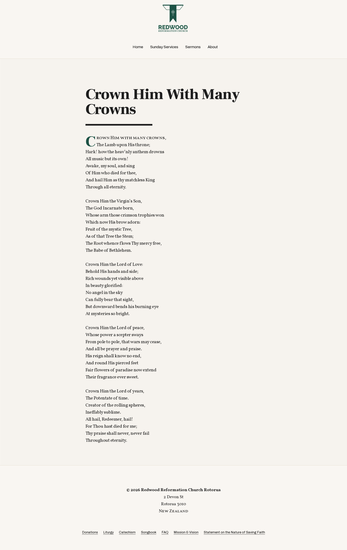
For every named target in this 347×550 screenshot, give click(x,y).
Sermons (193, 47)
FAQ (165, 532)
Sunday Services (164, 47)
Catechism (127, 532)
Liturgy (108, 532)
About (213, 47)
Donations (90, 532)
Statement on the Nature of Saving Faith (234, 532)
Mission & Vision (186, 532)
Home (138, 47)
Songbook (148, 532)
